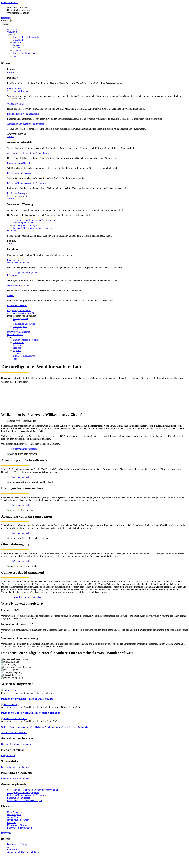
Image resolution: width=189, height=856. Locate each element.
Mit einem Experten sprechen (25, 449)
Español (17, 47)
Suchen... (5, 20)
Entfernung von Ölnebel (18, 163)
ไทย (15, 56)
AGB (9, 847)
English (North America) (24, 53)
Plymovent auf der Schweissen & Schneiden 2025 (31, 712)
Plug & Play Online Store (19, 310)
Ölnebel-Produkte (15, 103)
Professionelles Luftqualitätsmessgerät (24, 800)
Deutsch (17, 42)
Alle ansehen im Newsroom (14, 732)
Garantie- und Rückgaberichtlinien (23, 852)
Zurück (10, 72)
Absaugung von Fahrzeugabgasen (23, 792)
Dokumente (12, 230)
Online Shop (13, 817)
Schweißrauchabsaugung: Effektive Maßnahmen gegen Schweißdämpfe (44, 726)
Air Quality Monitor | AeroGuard (22, 313)
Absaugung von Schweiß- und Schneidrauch (28, 153)
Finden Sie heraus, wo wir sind (15, 778)
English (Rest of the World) (26, 37)
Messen (10, 295)
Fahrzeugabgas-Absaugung (20, 173)
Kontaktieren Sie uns (17, 305)
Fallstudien (12, 275)
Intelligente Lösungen (17, 193)
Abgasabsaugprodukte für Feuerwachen (25, 124)
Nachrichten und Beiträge (19, 262)
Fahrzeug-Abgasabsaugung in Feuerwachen (27, 183)
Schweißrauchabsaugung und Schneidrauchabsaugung (32, 790)
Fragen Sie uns (8, 755)
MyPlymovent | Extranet (18, 332)
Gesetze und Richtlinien (18, 285)
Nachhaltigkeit (20, 326)
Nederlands (18, 39)
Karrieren (17, 329)
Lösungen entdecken (22, 477)
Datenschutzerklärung (17, 844)
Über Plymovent (20, 318)
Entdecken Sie (14, 88)
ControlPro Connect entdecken (27, 597)
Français (17, 45)
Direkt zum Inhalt (9, 2)
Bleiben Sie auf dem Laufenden (16, 744)
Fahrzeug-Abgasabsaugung (26, 225)
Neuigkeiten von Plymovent (26, 272)
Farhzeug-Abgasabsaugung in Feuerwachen (27, 795)
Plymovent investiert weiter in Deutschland (27, 698)
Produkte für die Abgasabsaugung (23, 113)
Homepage (6, 18)
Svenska (17, 50)
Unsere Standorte (15, 334)
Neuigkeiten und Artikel (24, 324)
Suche (5, 24)
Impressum (12, 849)
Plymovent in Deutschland (19, 828)
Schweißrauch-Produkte (18, 91)
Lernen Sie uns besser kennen (15, 767)
